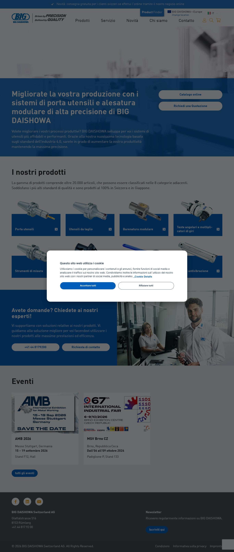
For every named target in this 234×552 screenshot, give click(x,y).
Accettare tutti (88, 285)
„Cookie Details (143, 276)
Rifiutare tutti (146, 285)
